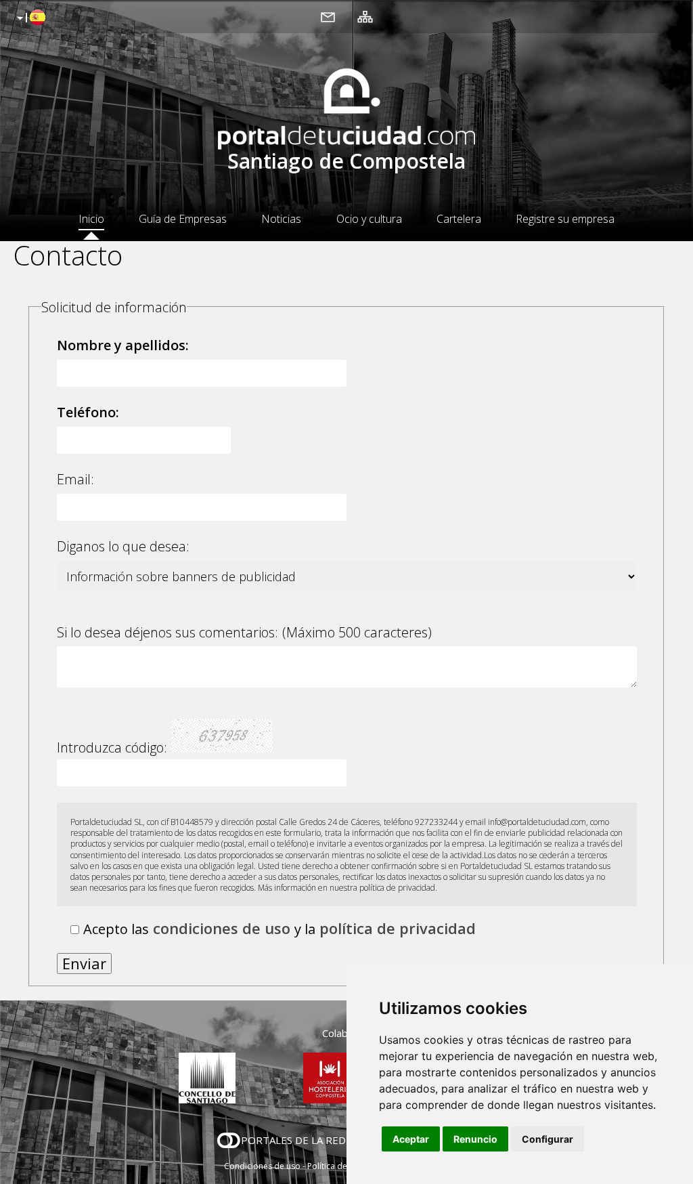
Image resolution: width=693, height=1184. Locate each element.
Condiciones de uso (262, 1166)
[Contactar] (327, 16)
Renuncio (475, 1139)
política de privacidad (397, 928)
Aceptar (411, 1139)
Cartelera (459, 218)
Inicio (91, 218)
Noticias (281, 218)
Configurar (547, 1139)
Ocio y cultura (369, 218)
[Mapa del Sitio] (365, 16)
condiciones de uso (221, 928)
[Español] (29, 18)
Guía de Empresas (183, 218)
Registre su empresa (565, 218)
